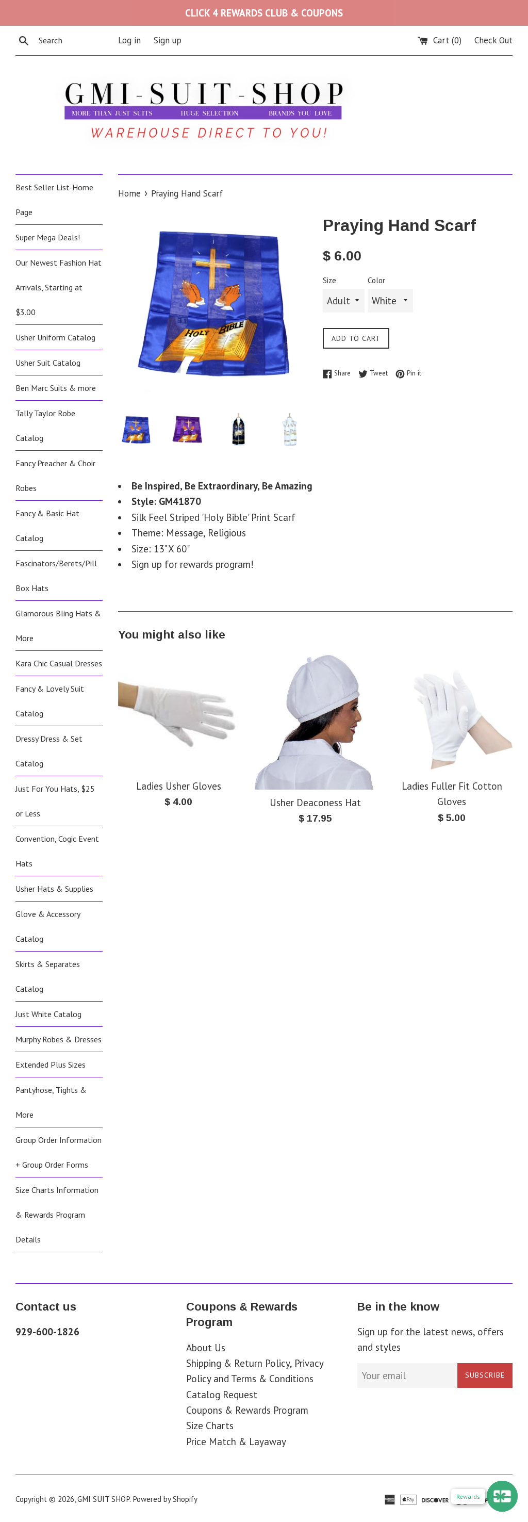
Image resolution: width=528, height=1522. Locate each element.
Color (376, 280)
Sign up (168, 40)
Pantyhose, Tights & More (51, 1102)
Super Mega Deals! (47, 237)
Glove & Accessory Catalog (47, 926)
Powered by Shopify (165, 1499)
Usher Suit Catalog (47, 362)
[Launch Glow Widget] (502, 1496)
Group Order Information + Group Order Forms (58, 1152)
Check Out (493, 40)
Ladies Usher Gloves (178, 786)
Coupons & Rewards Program (247, 1410)
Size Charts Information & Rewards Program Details (56, 1215)
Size (329, 280)
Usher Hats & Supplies (54, 888)
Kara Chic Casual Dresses (58, 663)
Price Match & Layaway (236, 1441)
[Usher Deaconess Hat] (315, 721)
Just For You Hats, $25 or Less (55, 801)
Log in (129, 40)
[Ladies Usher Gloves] (178, 712)
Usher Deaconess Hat (315, 802)
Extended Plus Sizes (50, 1064)
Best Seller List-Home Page (54, 199)
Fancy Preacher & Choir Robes (55, 475)
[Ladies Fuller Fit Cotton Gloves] (452, 712)
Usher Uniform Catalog (55, 337)
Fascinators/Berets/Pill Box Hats (56, 575)
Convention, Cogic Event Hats (57, 851)
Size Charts (210, 1425)
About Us (205, 1347)
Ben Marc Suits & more (55, 388)
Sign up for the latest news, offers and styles (430, 1339)
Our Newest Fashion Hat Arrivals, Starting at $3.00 (58, 287)
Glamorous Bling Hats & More (58, 625)
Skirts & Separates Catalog (47, 976)
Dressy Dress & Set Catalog (48, 750)
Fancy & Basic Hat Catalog (47, 525)
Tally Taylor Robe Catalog (45, 425)
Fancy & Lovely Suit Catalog (49, 700)
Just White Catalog (48, 1014)
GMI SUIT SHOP (103, 1499)
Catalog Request (221, 1394)
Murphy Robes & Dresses (58, 1039)
